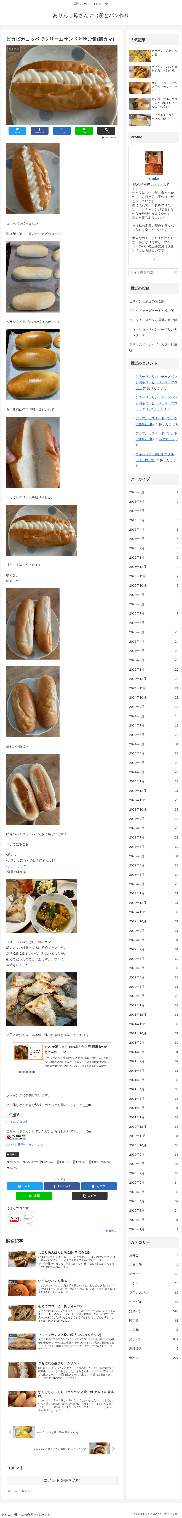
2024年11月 (153, 688)
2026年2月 (153, 548)
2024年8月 (153, 716)
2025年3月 (153, 651)
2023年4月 (153, 865)
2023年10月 (153, 809)
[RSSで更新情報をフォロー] (154, 259)
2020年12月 (153, 1126)
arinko (153, 178)
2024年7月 (153, 725)
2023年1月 (153, 893)
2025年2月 (153, 660)
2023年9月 (153, 819)
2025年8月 (153, 604)
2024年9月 (153, 707)
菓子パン (13, 1154)
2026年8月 (153, 492)
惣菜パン (153, 1311)
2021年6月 (153, 1070)
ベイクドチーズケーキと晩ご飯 (151, 311)
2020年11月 (153, 1136)
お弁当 (153, 1255)
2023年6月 (153, 846)
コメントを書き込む (62, 1480)
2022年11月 (153, 912)
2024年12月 (153, 679)
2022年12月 (153, 903)
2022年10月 (153, 921)
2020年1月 (153, 1229)
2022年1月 (153, 1005)
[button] (176, 272)
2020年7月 (153, 1173)
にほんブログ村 (17, 1122)
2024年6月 (153, 735)
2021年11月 (153, 1024)
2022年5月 (153, 968)
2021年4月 (153, 1089)
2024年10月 (153, 697)
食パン (153, 1358)
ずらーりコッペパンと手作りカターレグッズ (153, 332)
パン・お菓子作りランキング (24, 1144)
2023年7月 (153, 837)
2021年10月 (153, 1033)
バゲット (153, 1283)
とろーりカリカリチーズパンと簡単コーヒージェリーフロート (156, 382)
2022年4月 (153, 977)
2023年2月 (153, 884)
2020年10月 (153, 1145)
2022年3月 (153, 986)
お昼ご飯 (153, 1264)
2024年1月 (153, 781)
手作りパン (83, 1162)
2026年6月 (153, 511)
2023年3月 (153, 874)
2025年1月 (153, 669)
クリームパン (50, 1162)
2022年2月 (153, 996)
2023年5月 (153, 856)
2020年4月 (153, 1201)
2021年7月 (153, 1061)
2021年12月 (153, 1014)
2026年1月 (153, 557)
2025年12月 (153, 567)
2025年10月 (153, 585)
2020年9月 (153, 1154)
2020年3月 (153, 1210)
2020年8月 (153, 1164)
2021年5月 (153, 1080)
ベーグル (153, 1302)
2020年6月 (153, 1182)
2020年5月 (153, 1192)
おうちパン (14, 1162)
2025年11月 (153, 576)
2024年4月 (153, 753)
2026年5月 (153, 520)
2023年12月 (153, 791)
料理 (95, 1162)
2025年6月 (153, 623)
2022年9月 (153, 931)
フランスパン (153, 1292)
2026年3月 (153, 539)
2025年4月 (153, 641)
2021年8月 (153, 1052)
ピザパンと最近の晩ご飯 (146, 301)
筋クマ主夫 (155, 409)
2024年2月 (153, 772)
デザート (153, 1274)
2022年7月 (153, 949)
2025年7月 (153, 613)
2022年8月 (153, 940)
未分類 (153, 1330)
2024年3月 (153, 763)
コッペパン (67, 1162)
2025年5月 (153, 632)
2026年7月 (153, 501)
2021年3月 (153, 1098)
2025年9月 (153, 595)
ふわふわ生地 (31, 1162)
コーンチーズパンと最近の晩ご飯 (153, 320)
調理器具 (153, 1348)
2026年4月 (153, 529)
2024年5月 (153, 744)
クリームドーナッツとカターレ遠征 (153, 347)
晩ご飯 (106, 1162)
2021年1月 (153, 1117)
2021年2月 (153, 1108)
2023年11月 (153, 800)
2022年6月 (153, 958)
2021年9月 (153, 1042)
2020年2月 (153, 1220)
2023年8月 (153, 828)
